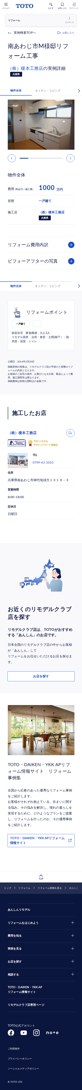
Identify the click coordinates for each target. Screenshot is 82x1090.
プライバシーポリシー (20, 1058)
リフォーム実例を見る (50, 888)
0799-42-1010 (43, 462)
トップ (7, 888)
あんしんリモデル (19, 909)
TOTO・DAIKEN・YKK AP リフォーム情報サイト (25, 990)
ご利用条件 (14, 1048)
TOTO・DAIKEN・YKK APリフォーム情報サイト (37, 841)
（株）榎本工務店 (25, 68)
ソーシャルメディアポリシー (23, 1068)
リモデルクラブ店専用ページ (26, 1005)
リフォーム (24, 888)
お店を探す (41, 676)
